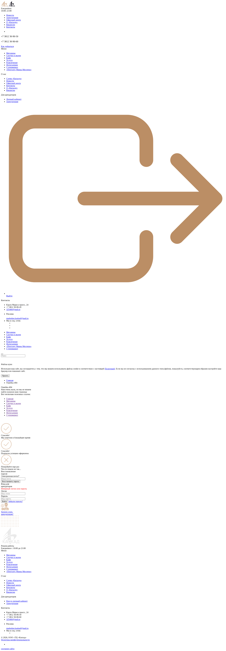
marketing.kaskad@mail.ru (17, 318)
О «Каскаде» (12, 22)
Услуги (9, 60)
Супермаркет (12, 67)
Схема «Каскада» (14, 78)
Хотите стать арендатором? (7, 513)
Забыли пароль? (15, 501)
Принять (5, 376)
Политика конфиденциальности (15, 640)
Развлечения (11, 62)
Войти (4, 502)
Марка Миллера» (19, 70)
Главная (9, 380)
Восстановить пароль (10, 481)
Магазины (10, 53)
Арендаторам (12, 17)
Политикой (110, 369)
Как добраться (7, 46)
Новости (10, 15)
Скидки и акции (13, 55)
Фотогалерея (12, 65)
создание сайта (7, 649)
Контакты (10, 27)
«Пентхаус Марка (19, 571)
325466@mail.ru (13, 309)
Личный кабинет (13, 99)
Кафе (8, 58)
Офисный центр (13, 20)
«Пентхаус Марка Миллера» (19, 346)
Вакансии (10, 25)
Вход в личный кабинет (17, 601)
